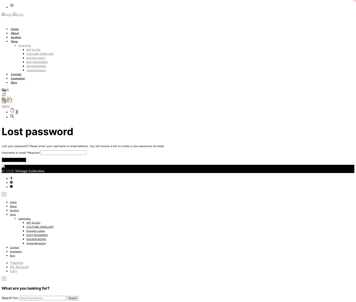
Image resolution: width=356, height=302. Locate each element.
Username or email (21, 152)
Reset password (14, 159)
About (15, 33)
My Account (19, 267)
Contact (16, 74)
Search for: (10, 298)
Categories (24, 45)
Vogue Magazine (36, 70)
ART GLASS (33, 49)
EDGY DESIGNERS (37, 62)
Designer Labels (35, 57)
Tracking (16, 263)
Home (15, 29)
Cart (13, 271)
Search (72, 298)
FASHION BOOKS (36, 66)
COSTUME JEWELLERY (40, 53)
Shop (14, 41)
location (16, 37)
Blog (14, 82)
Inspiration (18, 78)
